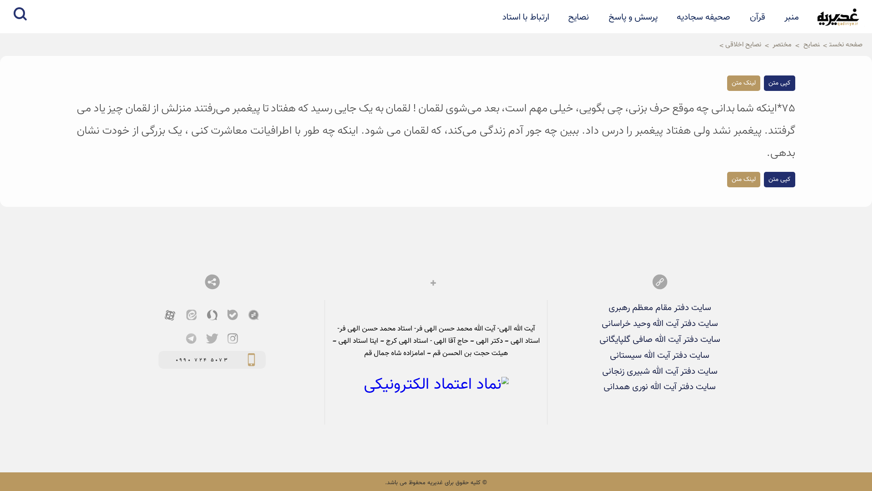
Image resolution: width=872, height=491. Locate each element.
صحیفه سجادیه (703, 17)
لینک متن (744, 83)
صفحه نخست (845, 44)
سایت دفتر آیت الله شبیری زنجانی (660, 371)
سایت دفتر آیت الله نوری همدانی (660, 387)
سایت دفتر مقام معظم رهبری (660, 308)
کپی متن (779, 83)
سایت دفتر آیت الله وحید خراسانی (660, 324)
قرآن (757, 17)
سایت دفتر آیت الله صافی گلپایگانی (660, 339)
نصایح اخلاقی (743, 44)
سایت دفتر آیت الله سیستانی (659, 355)
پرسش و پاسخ (633, 17)
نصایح (578, 17)
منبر (791, 17)
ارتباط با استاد (525, 17)
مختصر (782, 44)
